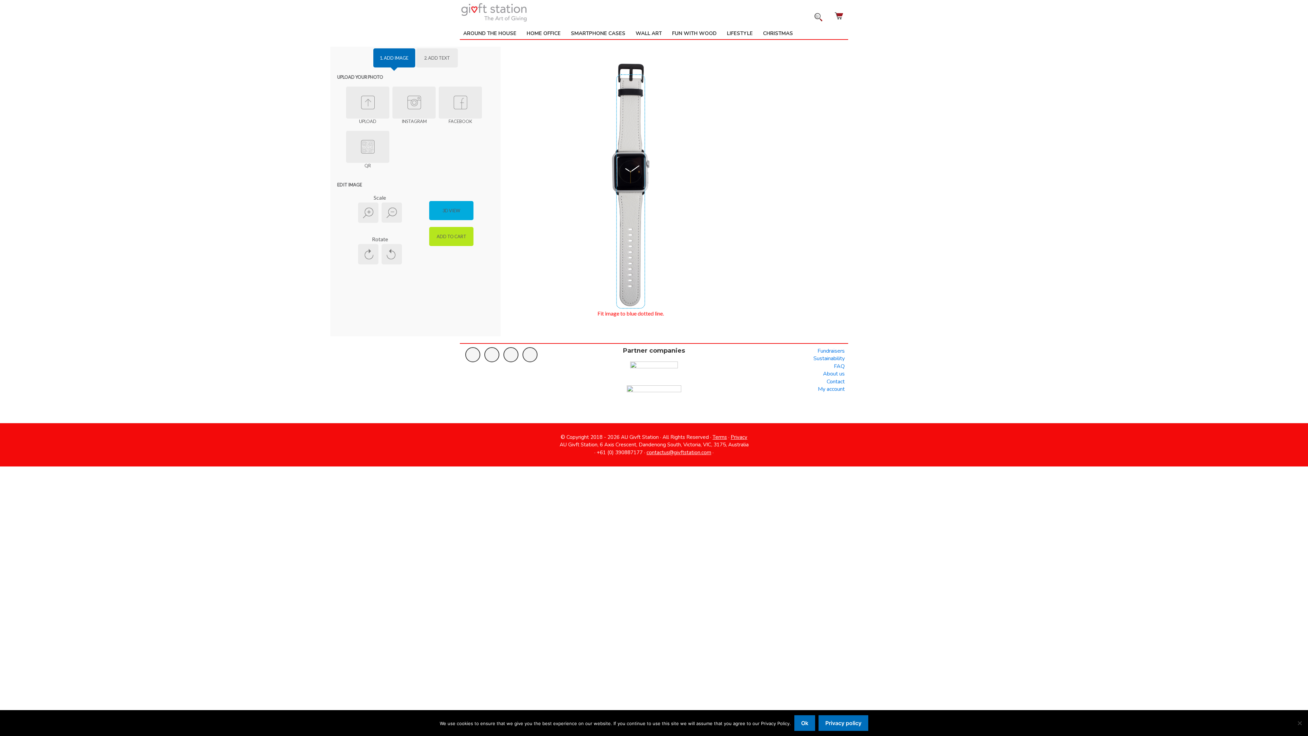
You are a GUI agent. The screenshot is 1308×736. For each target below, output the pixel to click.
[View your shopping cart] (840, 16)
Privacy (739, 437)
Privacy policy (843, 723)
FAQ (839, 366)
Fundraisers (831, 351)
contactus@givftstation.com (679, 452)
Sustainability (829, 358)
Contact (836, 381)
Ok (804, 723)
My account (831, 389)
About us (834, 374)
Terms (720, 437)
